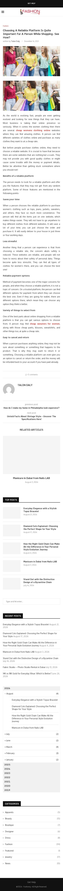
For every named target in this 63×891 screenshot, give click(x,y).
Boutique (32, 825)
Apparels (32, 812)
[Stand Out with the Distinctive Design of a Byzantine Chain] (12, 584)
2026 (7, 688)
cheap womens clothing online (33, 130)
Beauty (32, 818)
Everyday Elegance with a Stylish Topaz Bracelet (40, 510)
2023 (7, 773)
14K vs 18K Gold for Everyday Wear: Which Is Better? (27, 673)
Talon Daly (15, 41)
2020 (7, 786)
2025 (7, 764)
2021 (7, 781)
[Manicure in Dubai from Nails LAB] (31, 455)
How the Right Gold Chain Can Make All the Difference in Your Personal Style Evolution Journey (41, 546)
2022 (7, 777)
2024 (7, 769)
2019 (7, 790)
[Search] (60, 12)
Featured (32, 850)
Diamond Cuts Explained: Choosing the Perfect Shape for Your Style (40, 527)
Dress (32, 837)
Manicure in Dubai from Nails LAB (31, 478)
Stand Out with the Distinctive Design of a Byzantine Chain (39, 581)
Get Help (31, 3)
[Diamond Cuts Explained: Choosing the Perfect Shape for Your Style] (12, 530)
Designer (32, 831)
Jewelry (32, 857)
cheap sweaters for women (45, 323)
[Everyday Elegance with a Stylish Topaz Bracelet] (12, 513)
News (32, 863)
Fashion (32, 844)
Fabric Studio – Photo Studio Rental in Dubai (24, 667)
